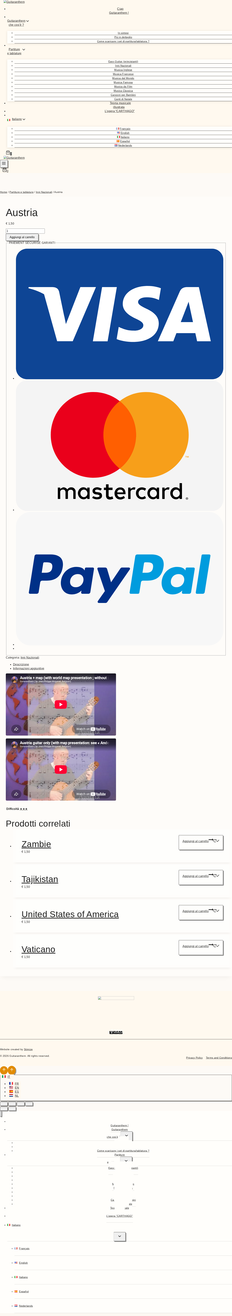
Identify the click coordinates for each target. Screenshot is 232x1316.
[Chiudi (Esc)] (29, 1104)
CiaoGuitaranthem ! (119, 10)
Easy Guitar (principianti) (123, 61)
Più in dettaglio (123, 37)
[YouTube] (116, 1032)
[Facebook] (111, 1032)
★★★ (24, 808)
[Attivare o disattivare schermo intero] (12, 1104)
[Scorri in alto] (4, 1070)
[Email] (120, 1032)
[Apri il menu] (4, 164)
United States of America (70, 914)
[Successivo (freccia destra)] (12, 1109)
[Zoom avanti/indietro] (4, 1104)
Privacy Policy (194, 1057)
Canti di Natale (123, 99)
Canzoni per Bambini (123, 94)
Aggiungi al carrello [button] (196, 841)
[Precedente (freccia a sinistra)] (4, 1109)
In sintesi (123, 32)
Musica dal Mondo (123, 78)
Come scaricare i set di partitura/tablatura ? (123, 41)
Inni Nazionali (123, 65)
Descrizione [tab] (21, 664)
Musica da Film (123, 86)
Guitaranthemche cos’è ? (117, 1133)
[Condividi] (20, 1104)
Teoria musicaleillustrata (120, 105)
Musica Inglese (123, 69)
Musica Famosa (123, 82)
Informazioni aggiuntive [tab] (28, 668)
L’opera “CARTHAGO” (120, 111)
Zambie (36, 844)
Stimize (28, 1049)
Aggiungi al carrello (22, 237)
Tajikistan (40, 879)
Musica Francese (123, 73)
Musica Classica (123, 90)
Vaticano (38, 949)
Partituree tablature (116, 1158)
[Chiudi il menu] (1, 1114)
